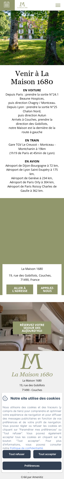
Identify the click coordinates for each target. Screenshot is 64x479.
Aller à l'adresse (19, 289)
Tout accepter (47, 454)
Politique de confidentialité (26, 448)
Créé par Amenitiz (32, 477)
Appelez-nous (47, 289)
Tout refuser (16, 454)
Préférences (32, 465)
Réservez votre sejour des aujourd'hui (32, 328)
